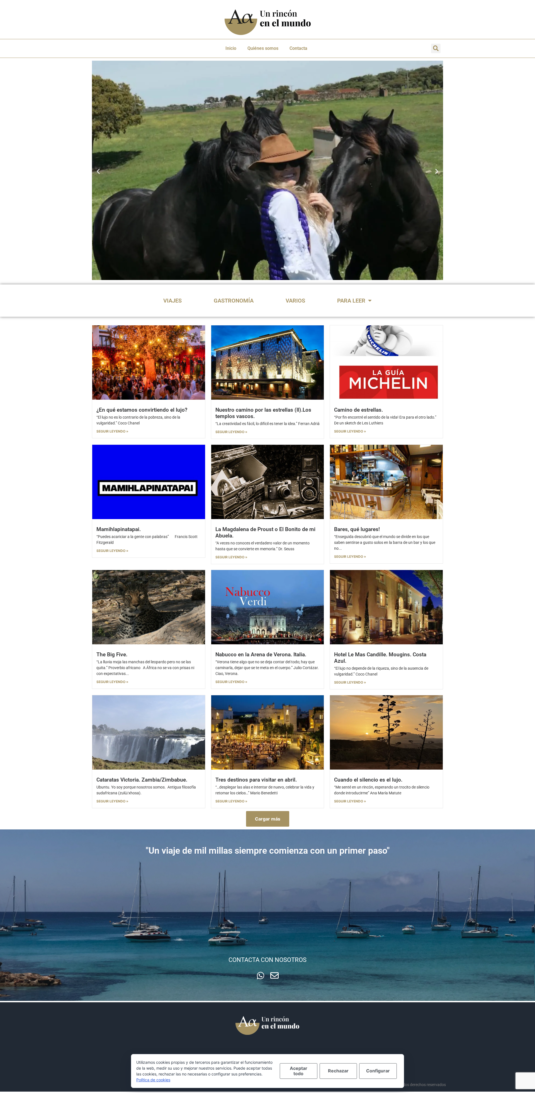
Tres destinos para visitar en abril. (256, 780)
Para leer (351, 300)
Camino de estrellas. (358, 410)
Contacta (298, 48)
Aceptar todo (298, 1070)
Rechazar (338, 1071)
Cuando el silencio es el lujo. (368, 780)
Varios (295, 300)
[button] (436, 48)
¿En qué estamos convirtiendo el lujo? (141, 410)
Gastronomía (234, 300)
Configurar (378, 1071)
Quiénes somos (262, 48)
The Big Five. (111, 654)
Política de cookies (153, 1079)
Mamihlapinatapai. (118, 529)
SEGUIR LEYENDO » (112, 431)
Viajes (172, 300)
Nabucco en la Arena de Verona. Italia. (260, 654)
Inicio (230, 48)
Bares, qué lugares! (357, 529)
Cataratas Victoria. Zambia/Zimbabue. (141, 780)
